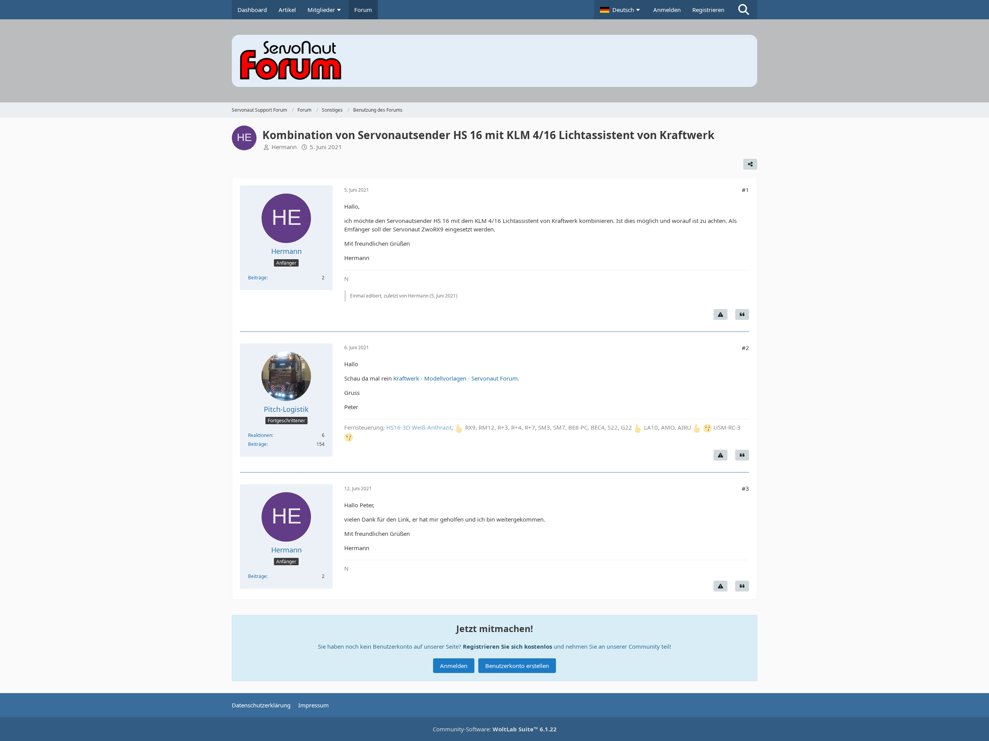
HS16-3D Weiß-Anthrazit (419, 427)
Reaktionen (260, 435)
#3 (745, 488)
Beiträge (257, 277)
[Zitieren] (742, 314)
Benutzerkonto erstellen (517, 666)
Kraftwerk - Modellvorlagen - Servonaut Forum (455, 378)
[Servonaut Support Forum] (494, 61)
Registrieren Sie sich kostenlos (507, 646)
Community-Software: (495, 729)
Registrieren (708, 10)
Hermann (284, 147)
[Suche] (743, 9)
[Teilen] (750, 164)
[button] (620, 9)
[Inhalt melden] (720, 314)
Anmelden (667, 10)
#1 (745, 190)
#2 (745, 348)
